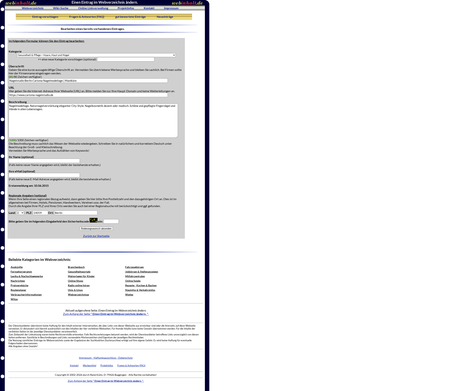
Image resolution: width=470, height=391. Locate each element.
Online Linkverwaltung (93, 8)
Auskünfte (17, 267)
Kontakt (149, 8)
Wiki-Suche (60, 8)
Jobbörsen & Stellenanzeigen (141, 271)
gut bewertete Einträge (130, 16)
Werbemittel (89, 365)
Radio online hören (79, 285)
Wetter (129, 294)
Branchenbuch (76, 267)
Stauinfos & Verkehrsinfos (140, 290)
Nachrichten (18, 280)
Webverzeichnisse (78, 294)
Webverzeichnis (33, 8)
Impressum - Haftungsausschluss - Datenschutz (106, 357)
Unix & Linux (75, 290)
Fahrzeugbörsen (134, 267)
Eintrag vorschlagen (45, 16)
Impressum (171, 8)
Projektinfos (126, 8)
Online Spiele (132, 280)
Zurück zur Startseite (96, 236)
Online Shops (75, 280)
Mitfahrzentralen (135, 276)
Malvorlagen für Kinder (81, 276)
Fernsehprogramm (21, 271)
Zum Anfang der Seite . (106, 314)
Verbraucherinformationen (26, 294)
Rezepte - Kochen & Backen (141, 285)
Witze (14, 299)
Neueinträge (165, 16)
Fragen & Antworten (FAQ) (86, 16)
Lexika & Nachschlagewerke (27, 276)
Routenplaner (18, 290)
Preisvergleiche (19, 285)
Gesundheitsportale (79, 271)
